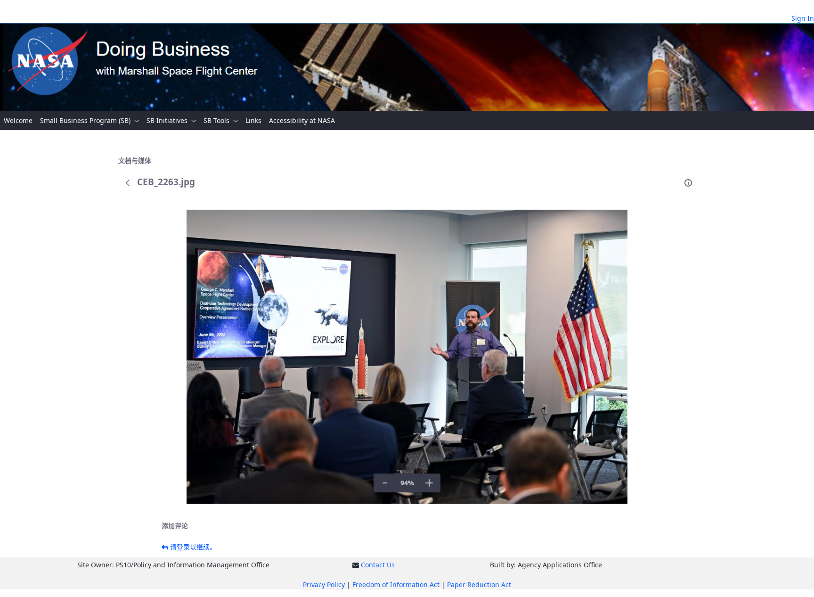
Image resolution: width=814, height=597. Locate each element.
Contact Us (378, 564)
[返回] (127, 182)
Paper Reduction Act (479, 584)
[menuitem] (18, 120)
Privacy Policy (324, 584)
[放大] (429, 483)
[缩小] (384, 483)
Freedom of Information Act (396, 584)
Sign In (802, 18)
